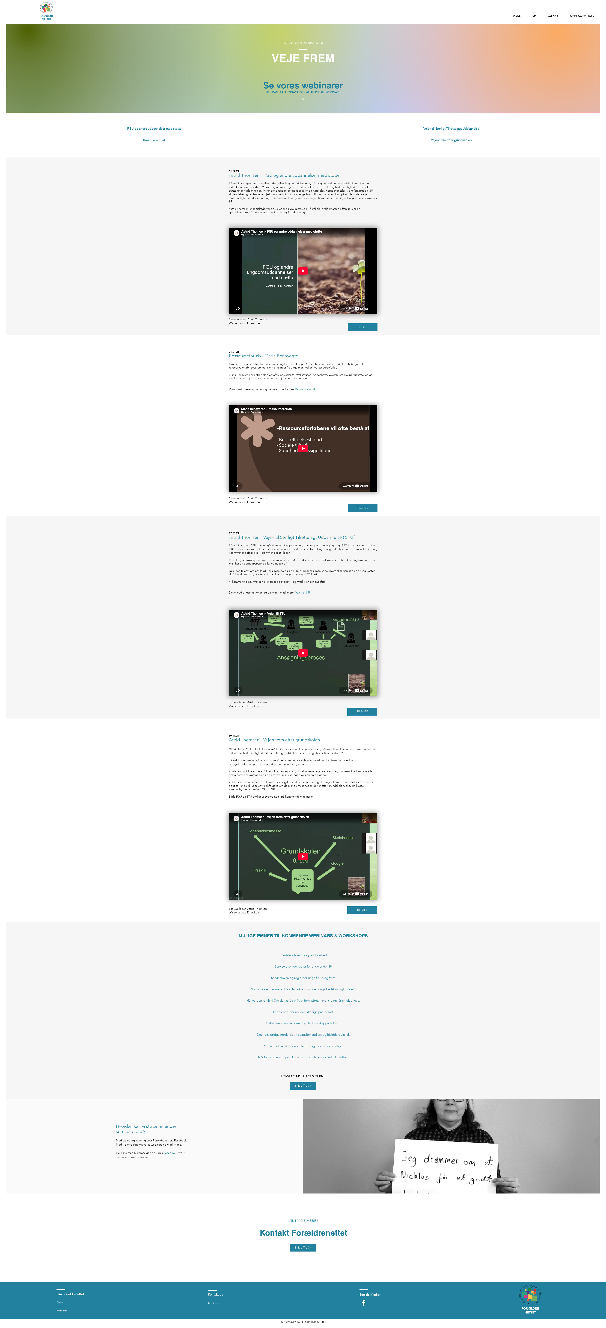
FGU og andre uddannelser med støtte (154, 128)
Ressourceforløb (154, 140)
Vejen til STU (303, 592)
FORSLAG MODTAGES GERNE (303, 1076)
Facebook (170, 1153)
